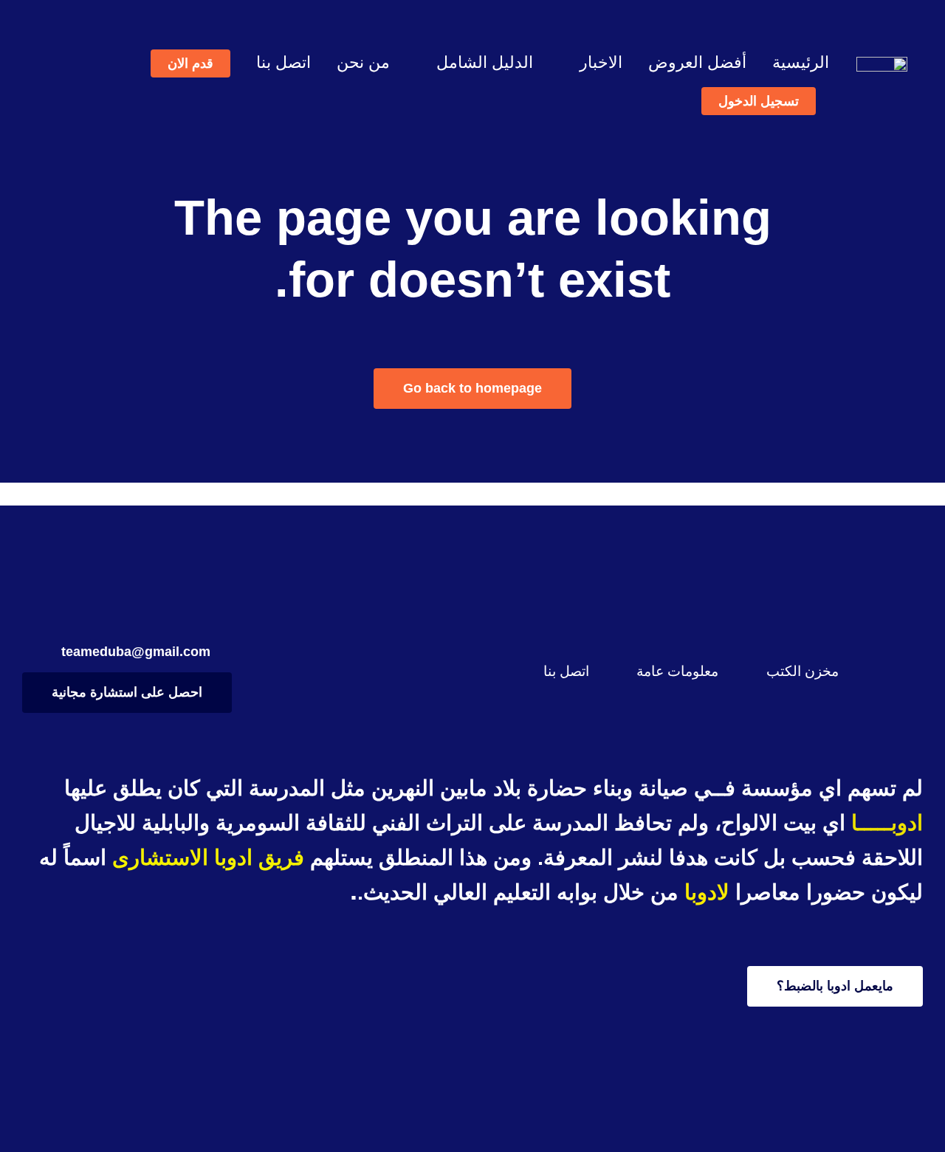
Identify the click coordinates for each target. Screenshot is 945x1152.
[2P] (881, 64)
